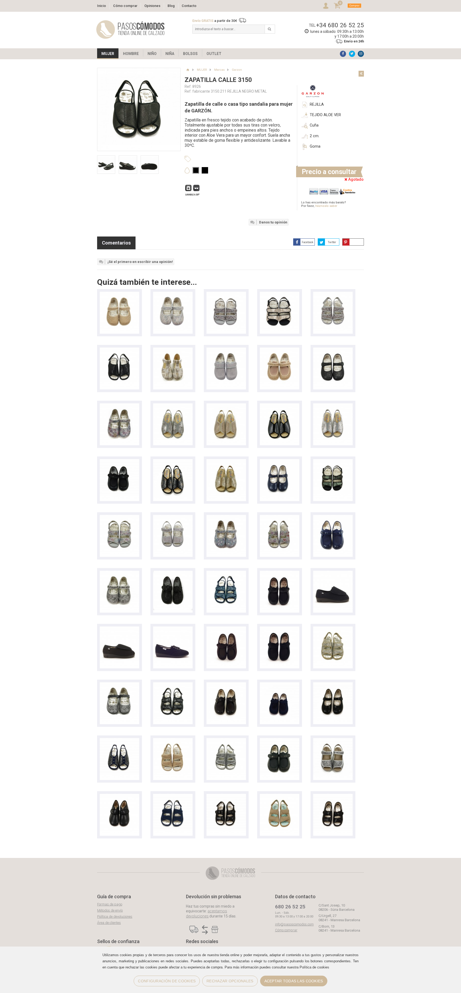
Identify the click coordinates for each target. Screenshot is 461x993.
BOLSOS (190, 54)
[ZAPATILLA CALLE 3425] (333, 461)
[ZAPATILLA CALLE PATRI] (333, 573)
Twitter (332, 242)
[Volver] (361, 74)
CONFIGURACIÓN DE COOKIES (167, 981)
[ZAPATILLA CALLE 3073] (173, 573)
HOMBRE (131, 54)
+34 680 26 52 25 (340, 25)
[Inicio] (187, 70)
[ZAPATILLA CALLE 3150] (119, 350)
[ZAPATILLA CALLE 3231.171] (119, 740)
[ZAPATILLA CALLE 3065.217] (119, 405)
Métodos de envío (110, 910)
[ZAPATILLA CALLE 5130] (173, 405)
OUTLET (213, 54)
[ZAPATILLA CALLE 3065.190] (173, 294)
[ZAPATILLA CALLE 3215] (333, 294)
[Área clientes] (325, 6)
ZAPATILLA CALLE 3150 (218, 80)
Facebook (307, 242)
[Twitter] (352, 54)
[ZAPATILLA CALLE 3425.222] (226, 294)
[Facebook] (343, 54)
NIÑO (152, 54)
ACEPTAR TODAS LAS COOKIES (293, 981)
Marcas (219, 70)
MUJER (107, 54)
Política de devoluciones (114, 917)
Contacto (189, 6)
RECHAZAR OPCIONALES (229, 981)
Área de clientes (109, 923)
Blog (171, 6)
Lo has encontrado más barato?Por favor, (323, 204)
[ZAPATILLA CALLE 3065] (279, 461)
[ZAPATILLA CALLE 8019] (173, 629)
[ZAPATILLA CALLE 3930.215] (226, 350)
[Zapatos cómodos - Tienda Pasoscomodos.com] (130, 29)
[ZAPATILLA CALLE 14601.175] (333, 740)
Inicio (101, 6)
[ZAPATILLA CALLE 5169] (173, 350)
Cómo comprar (125, 6)
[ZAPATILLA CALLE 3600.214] (173, 517)
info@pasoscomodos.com (294, 924)
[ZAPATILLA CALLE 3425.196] (279, 294)
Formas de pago (109, 904)
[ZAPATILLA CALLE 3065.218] (119, 294)
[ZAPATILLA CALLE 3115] (333, 796)
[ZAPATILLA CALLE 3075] (119, 684)
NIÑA (169, 54)
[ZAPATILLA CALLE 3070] (279, 350)
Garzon (237, 70)
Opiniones (152, 6)
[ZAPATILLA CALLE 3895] (119, 796)
